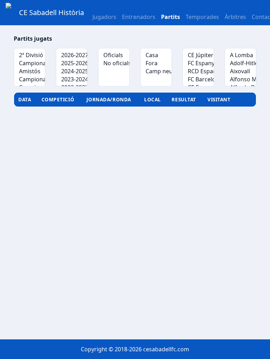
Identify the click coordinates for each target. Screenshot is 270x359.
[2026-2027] (71, 55)
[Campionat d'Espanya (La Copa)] (29, 63)
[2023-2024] (71, 79)
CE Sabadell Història (51, 12)
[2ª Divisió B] (29, 55)
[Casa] (156, 55)
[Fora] (156, 63)
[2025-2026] (71, 63)
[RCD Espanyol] (198, 71)
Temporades (202, 17)
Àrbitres (235, 17)
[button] (170, 12)
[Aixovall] (240, 71)
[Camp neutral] (156, 71)
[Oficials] (114, 55)
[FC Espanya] (198, 63)
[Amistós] (29, 71)
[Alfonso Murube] (240, 79)
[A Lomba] (240, 55)
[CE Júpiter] (198, 55)
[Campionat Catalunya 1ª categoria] (29, 79)
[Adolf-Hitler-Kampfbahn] (240, 63)
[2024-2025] (71, 71)
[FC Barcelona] (198, 79)
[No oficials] (114, 63)
